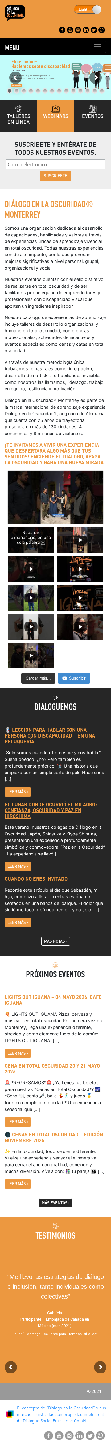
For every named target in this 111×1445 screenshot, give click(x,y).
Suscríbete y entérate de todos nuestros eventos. (55, 148)
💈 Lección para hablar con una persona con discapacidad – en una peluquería (50, 735)
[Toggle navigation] (97, 47)
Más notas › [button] (55, 941)
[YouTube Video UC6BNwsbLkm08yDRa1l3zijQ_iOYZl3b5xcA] (55, 497)
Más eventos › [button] (56, 1202)
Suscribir (77, 678)
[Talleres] (18, 108)
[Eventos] (92, 108)
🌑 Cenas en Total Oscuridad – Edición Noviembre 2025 (54, 1137)
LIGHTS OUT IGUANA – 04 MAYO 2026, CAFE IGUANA (53, 1000)
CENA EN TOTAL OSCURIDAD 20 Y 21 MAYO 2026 (52, 1068)
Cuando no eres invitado (36, 878)
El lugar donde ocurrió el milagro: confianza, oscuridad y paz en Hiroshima (51, 810)
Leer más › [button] (17, 791)
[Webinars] (55, 108)
